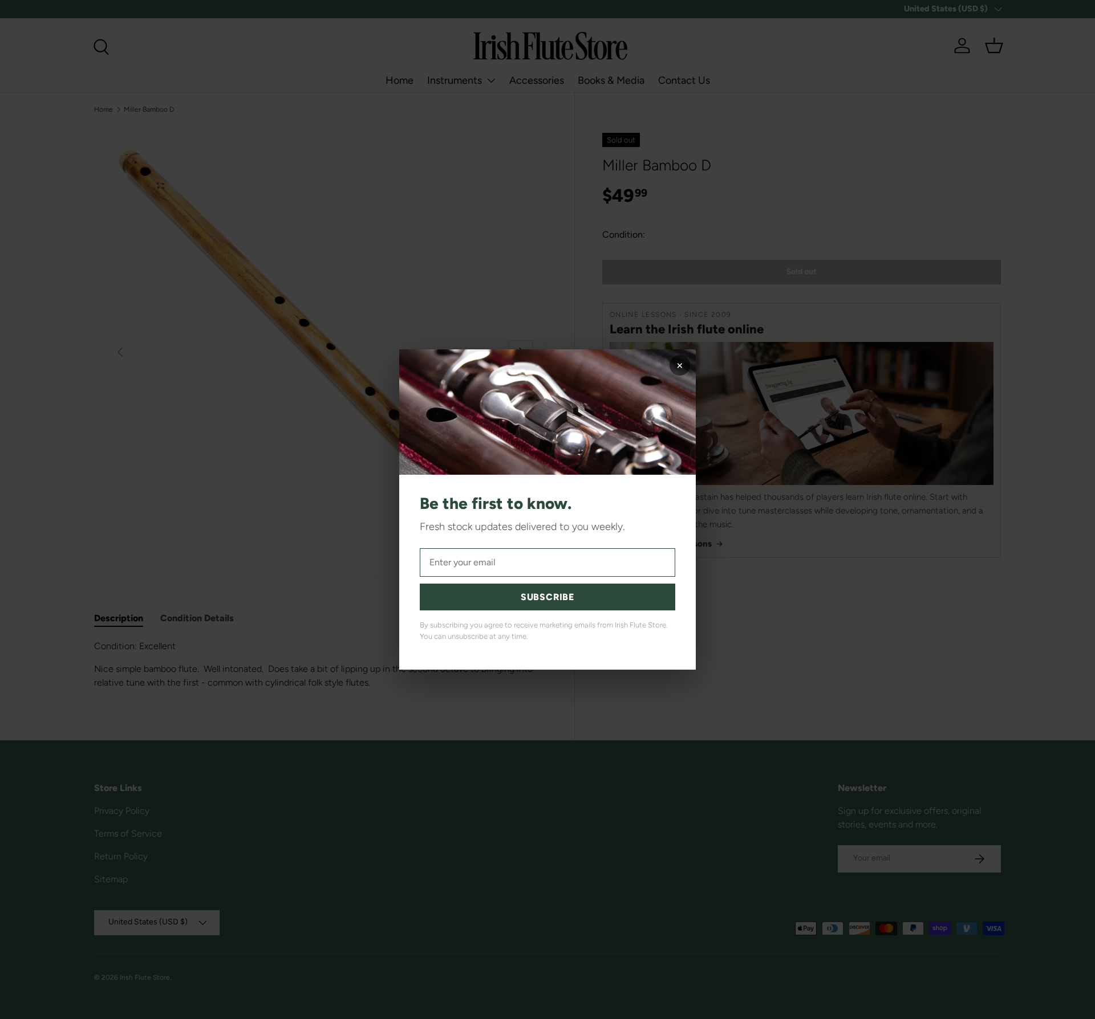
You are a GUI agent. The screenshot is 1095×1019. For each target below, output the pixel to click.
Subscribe (547, 597)
